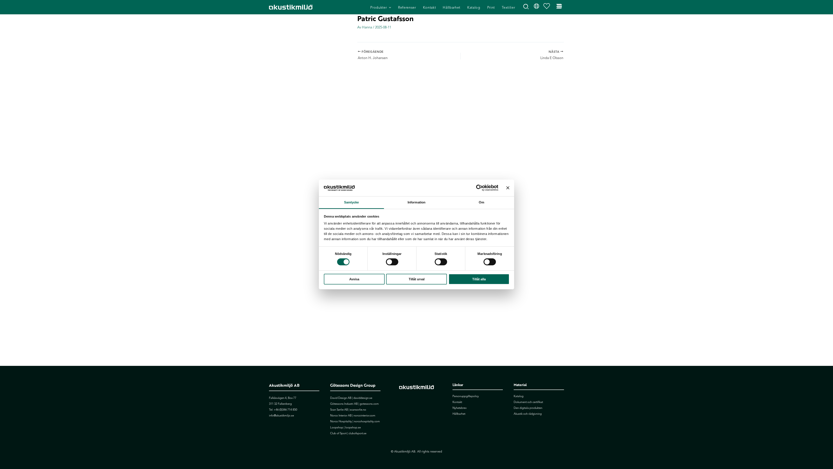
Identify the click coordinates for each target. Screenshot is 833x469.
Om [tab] (481, 202)
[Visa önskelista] (547, 7)
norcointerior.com (364, 415)
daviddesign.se (362, 398)
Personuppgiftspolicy (466, 396)
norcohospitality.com (367, 421)
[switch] (392, 261)
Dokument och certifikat (528, 402)
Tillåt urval (417, 279)
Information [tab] (416, 202)
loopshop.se (353, 427)
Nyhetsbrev (460, 408)
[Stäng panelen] (507, 187)
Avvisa (354, 279)
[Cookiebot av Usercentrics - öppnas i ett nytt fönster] (479, 188)
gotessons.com (369, 404)
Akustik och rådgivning (528, 414)
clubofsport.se (357, 433)
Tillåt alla (479, 279)
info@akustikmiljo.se (281, 415)
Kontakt (457, 402)
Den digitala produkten (528, 408)
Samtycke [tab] (351, 202)
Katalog (518, 396)
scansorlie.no (358, 409)
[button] (389, 8)
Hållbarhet (459, 414)
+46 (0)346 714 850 (285, 409)
